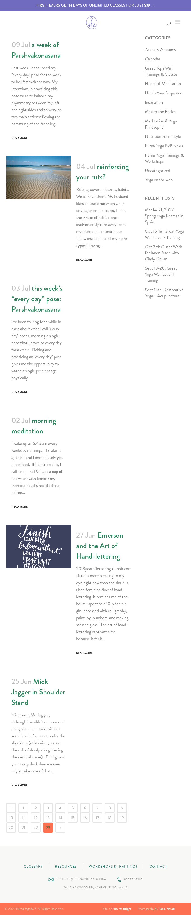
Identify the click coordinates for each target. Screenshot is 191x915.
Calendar (152, 58)
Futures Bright (121, 908)
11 (23, 818)
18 (110, 818)
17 (97, 818)
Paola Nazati (167, 908)
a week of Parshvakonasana (36, 50)
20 (11, 828)
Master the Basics (160, 111)
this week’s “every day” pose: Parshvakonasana (36, 299)
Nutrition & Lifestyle (163, 136)
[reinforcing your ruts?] (38, 177)
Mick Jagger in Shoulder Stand (38, 692)
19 (122, 818)
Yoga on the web (159, 179)
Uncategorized (157, 170)
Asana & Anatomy (160, 49)
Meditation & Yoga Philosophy (161, 124)
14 (60, 818)
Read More (19, 138)
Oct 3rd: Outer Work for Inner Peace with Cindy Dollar (163, 252)
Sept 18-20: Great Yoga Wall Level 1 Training (161, 274)
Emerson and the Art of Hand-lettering (99, 546)
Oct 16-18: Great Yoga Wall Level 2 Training (164, 234)
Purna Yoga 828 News (164, 145)
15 (73, 818)
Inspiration (154, 102)
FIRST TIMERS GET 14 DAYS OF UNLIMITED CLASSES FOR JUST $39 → (95, 5)
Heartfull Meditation (163, 83)
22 (36, 828)
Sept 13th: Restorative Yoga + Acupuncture (164, 292)
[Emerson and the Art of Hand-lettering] (38, 546)
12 (36, 818)
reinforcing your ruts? (102, 171)
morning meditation (33, 425)
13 (48, 818)
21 (23, 828)
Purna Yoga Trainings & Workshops (164, 158)
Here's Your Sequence (163, 92)
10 (11, 818)
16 (85, 818)
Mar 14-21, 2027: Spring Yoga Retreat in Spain (164, 215)
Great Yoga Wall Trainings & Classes (161, 71)
